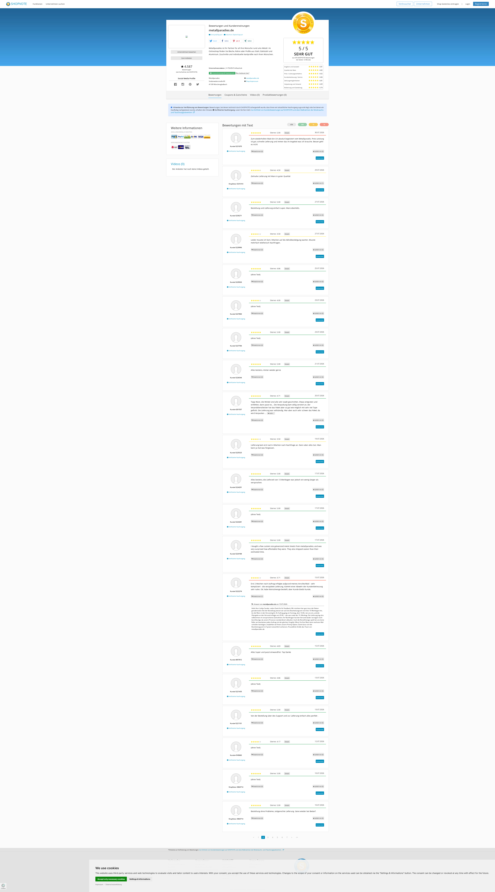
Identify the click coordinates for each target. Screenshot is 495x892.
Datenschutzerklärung (114, 884)
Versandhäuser (216, 34)
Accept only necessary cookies (111, 879)
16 (324, 125)
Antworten (319, 158)
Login (467, 4)
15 (313, 125)
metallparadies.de (252, 78)
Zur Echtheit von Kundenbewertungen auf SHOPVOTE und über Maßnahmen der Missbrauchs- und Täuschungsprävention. (240, 850)
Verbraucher (405, 3)
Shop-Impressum (252, 81)
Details (287, 133)
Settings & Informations (139, 879)
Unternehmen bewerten (186, 52)
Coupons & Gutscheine (236, 94)
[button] (214, 41)
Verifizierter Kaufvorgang (236, 151)
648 (302, 125)
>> (297, 837)
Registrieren (481, 3)
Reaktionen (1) (258, 596)
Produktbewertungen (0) (275, 94)
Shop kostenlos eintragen (448, 4)
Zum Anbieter (186, 58)
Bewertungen (214, 94)
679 (291, 125)
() (319, 151)
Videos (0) (255, 94)
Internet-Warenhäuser (234, 34)
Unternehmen (423, 3)
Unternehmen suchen (55, 4)
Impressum (99, 884)
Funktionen (37, 4)
